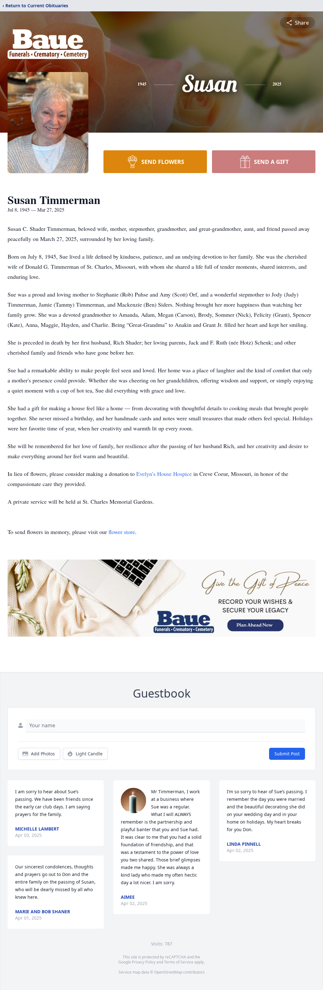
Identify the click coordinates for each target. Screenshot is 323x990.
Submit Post (287, 754)
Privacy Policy (144, 962)
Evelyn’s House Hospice (164, 473)
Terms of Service (178, 962)
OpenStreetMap (168, 972)
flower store (122, 532)
